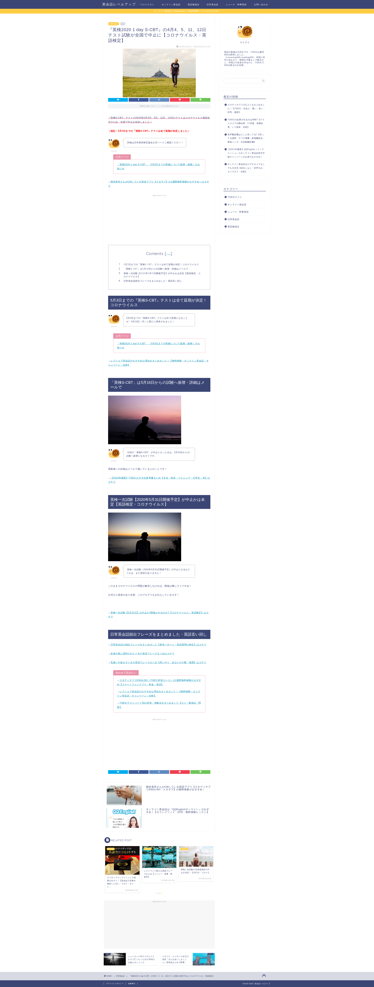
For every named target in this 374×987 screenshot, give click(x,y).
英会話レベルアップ (119, 4)
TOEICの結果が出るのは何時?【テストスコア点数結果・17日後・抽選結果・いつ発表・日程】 (246, 123)
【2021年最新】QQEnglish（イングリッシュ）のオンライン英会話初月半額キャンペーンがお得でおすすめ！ (246, 153)
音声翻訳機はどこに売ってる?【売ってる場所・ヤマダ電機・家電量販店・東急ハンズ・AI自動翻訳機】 (246, 138)
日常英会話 (212, 4)
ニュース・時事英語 (236, 4)
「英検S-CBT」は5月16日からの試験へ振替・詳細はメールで (156, 268)
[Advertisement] (159, 218)
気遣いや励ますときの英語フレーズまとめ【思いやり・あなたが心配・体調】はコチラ (158, 662)
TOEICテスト (147, 4)
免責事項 (131, 983)
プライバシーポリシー (115, 983)
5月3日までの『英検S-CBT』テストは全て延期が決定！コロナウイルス (161, 264)
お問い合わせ (261, 4)
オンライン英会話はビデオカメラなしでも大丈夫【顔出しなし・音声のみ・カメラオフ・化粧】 (246, 168)
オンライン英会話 (171, 4)
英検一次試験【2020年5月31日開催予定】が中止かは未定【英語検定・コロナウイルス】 (162, 275)
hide (168, 254)
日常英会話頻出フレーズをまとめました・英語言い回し (153, 280)
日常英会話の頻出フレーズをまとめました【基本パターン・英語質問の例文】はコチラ (158, 644)
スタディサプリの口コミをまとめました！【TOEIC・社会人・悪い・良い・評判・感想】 (246, 108)
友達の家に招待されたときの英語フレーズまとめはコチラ (142, 653)
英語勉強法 (193, 4)
